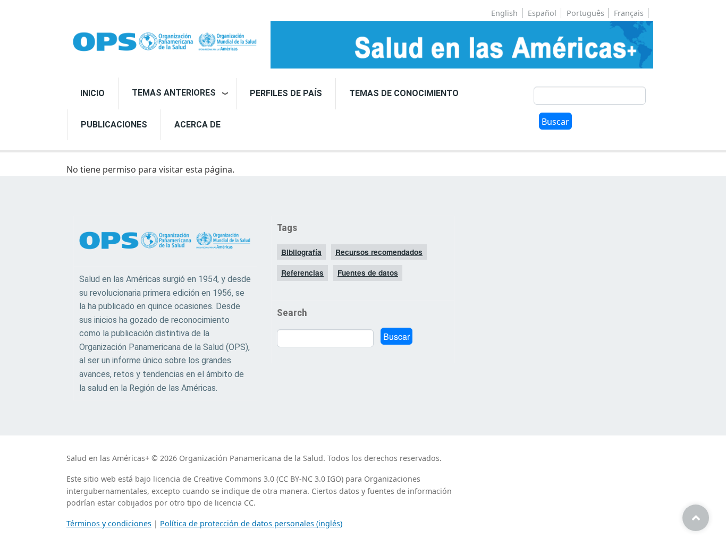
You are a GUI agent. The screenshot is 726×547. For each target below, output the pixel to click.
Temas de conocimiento (404, 93)
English (504, 13)
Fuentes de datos (367, 273)
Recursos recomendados (379, 252)
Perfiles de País (286, 93)
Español (542, 13)
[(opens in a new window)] (165, 42)
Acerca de (197, 124)
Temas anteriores (174, 93)
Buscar (555, 121)
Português (585, 13)
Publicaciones (114, 124)
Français (629, 13)
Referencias (302, 273)
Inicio (92, 93)
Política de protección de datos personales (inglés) (251, 523)
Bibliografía (301, 252)
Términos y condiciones (108, 523)
